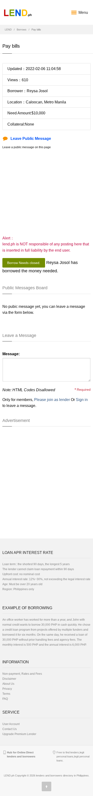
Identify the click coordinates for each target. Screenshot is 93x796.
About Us (8, 683)
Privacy (7, 688)
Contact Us (9, 729)
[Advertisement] (46, 192)
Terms (6, 693)
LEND (8, 29)
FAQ (5, 698)
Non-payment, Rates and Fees (22, 673)
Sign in (82, 400)
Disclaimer (9, 678)
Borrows (21, 29)
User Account (11, 724)
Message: (11, 354)
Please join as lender (52, 400)
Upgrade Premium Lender (19, 734)
